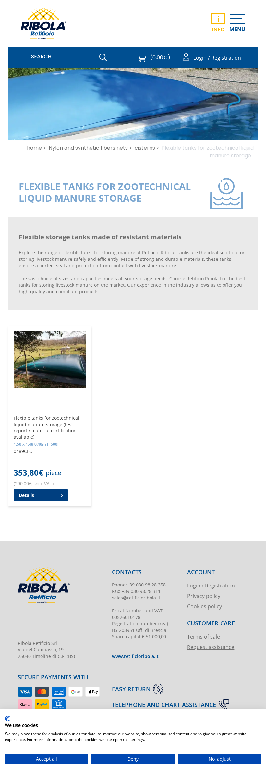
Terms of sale (203, 636)
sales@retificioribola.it (136, 598)
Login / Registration (211, 585)
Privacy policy (203, 595)
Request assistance (210, 647)
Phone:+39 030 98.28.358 (139, 585)
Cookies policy (204, 606)
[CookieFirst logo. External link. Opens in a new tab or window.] (7, 718)
